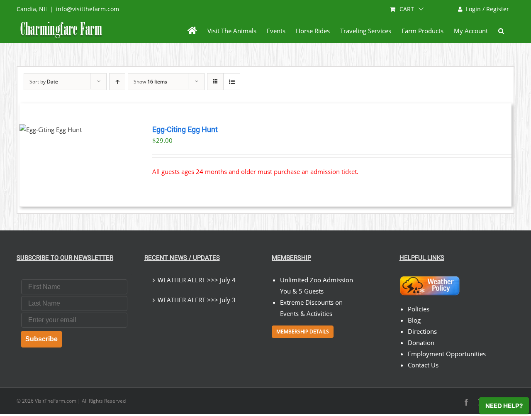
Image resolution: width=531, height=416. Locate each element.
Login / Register (487, 9)
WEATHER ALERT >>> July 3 (197, 300)
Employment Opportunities (447, 354)
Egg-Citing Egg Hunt (185, 129)
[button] (501, 30)
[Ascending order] (117, 81)
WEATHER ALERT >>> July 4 (197, 280)
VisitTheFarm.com (55, 400)
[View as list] (232, 81)
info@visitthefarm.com (87, 9)
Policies (418, 309)
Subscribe (41, 339)
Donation (421, 342)
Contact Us (423, 365)
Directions (422, 331)
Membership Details (302, 331)
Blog (414, 320)
